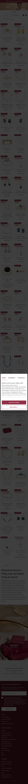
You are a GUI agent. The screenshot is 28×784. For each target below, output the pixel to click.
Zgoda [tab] (4, 378)
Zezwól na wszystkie (14, 402)
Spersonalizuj (13, 407)
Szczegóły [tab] (11, 378)
